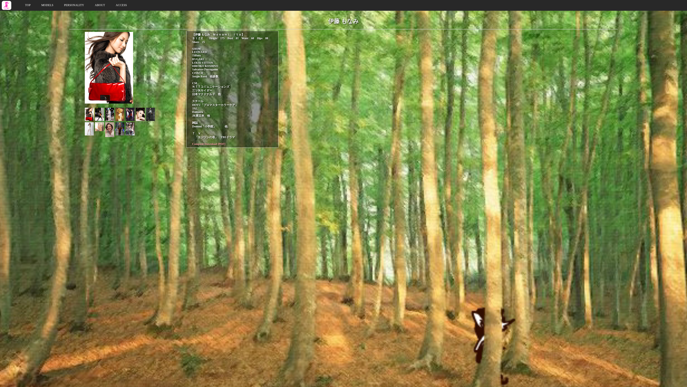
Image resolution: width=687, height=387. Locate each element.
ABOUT (100, 5)
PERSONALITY (74, 5)
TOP (28, 5)
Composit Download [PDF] (208, 143)
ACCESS (121, 5)
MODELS (47, 5)
